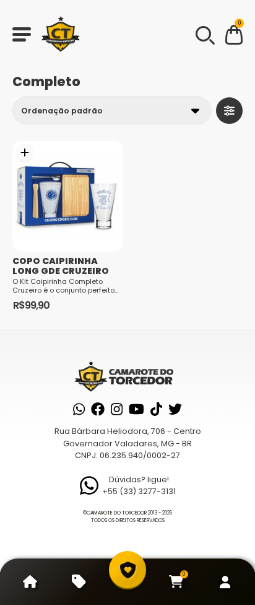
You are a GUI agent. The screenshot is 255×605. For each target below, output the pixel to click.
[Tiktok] (156, 409)
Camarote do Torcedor (117, 513)
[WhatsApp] (79, 409)
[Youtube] (136, 409)
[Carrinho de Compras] (234, 37)
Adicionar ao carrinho (24, 153)
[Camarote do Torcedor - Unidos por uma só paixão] (60, 34)
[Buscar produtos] (204, 34)
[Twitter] (175, 409)
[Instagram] (117, 409)
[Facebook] (98, 409)
